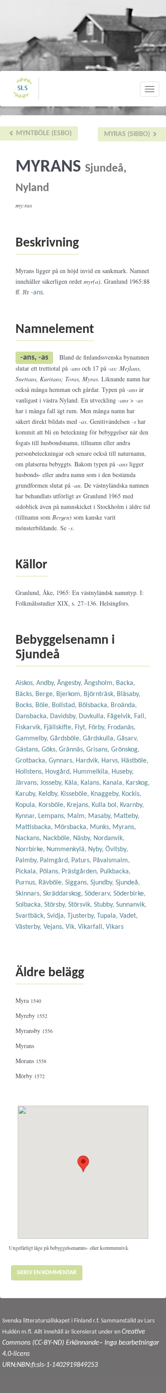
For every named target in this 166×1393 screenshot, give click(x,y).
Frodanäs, (121, 727)
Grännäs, (72, 749)
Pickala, (27, 871)
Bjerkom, (70, 694)
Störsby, (56, 904)
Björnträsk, (100, 694)
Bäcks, (25, 694)
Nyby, (96, 849)
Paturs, (82, 860)
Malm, (77, 816)
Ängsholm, (100, 683)
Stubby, (105, 904)
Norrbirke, (30, 849)
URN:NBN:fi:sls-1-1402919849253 (50, 1365)
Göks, (50, 749)
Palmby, (27, 860)
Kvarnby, (132, 805)
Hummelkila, (92, 771)
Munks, (101, 827)
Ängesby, (70, 683)
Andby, (46, 683)
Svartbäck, (31, 916)
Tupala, (108, 916)
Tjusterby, (82, 916)
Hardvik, (88, 760)
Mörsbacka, (72, 827)
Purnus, (27, 882)
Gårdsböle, (66, 738)
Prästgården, (81, 871)
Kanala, (114, 782)
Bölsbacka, (94, 705)
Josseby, (52, 782)
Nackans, (29, 838)
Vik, (72, 927)
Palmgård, (55, 860)
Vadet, (129, 916)
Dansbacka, (32, 716)
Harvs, (111, 760)
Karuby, (27, 794)
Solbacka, (29, 904)
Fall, (140, 716)
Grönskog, (125, 749)
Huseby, (123, 771)
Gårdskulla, (100, 738)
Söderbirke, (129, 893)
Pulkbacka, (115, 871)
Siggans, (77, 882)
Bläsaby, (128, 694)
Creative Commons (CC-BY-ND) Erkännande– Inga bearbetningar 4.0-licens (80, 1343)
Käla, (73, 782)
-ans (37, 292)
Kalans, (92, 782)
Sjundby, (103, 882)
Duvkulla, (93, 716)
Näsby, (83, 838)
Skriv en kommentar (47, 1272)
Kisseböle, (76, 794)
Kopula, (27, 805)
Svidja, (57, 916)
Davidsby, (64, 716)
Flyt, (82, 727)
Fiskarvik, (29, 727)
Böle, (43, 705)
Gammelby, (32, 738)
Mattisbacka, (34, 827)
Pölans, (50, 871)
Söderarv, (99, 893)
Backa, (125, 683)
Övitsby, (116, 849)
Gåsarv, (127, 738)
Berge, (45, 694)
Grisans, (98, 749)
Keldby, (50, 794)
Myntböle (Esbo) (43, 133)
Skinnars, (29, 893)
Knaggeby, (106, 794)
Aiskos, (25, 683)
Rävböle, (52, 882)
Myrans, (124, 827)
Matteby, (126, 816)
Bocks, (25, 705)
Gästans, (28, 749)
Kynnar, (26, 816)
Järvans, (27, 782)
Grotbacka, (32, 760)
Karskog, (138, 782)
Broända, (124, 705)
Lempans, (52, 816)
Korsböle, (53, 805)
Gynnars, (62, 760)
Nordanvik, (108, 838)
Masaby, (101, 816)
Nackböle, (58, 838)
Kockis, (131, 794)
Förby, (98, 727)
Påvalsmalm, (111, 860)
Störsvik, (81, 904)
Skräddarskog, (64, 893)
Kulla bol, (106, 805)
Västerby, (29, 927)
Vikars (115, 927)
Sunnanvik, (131, 904)
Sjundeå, (128, 882)
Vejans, (54, 927)
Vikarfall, (92, 927)
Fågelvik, (120, 716)
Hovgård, (59, 771)
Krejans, (79, 805)
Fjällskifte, (59, 727)
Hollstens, (30, 771)
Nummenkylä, (67, 849)
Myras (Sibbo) (128, 134)
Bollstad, (65, 705)
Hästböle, (134, 760)
